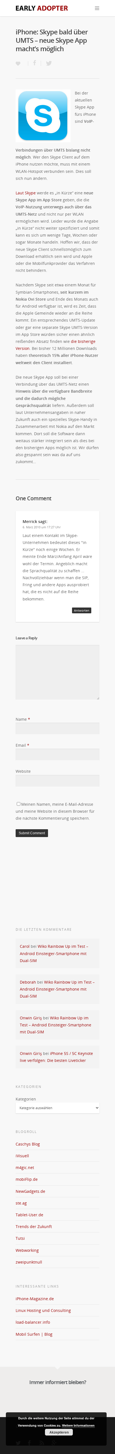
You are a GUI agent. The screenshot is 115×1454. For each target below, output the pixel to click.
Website (23, 771)
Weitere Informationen (78, 1425)
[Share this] (34, 63)
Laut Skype (26, 192)
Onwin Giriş (31, 1018)
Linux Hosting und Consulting (43, 1310)
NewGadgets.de (30, 1191)
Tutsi (20, 1238)
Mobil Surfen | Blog (34, 1334)
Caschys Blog (28, 1144)
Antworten (81, 610)
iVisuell (22, 1155)
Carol (25, 946)
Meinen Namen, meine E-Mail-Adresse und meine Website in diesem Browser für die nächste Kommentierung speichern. (55, 811)
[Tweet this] (47, 63)
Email (22, 745)
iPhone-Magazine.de (35, 1298)
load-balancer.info (33, 1322)
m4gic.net (25, 1167)
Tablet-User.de (29, 1214)
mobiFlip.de (27, 1179)
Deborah (28, 982)
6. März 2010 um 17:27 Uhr (42, 527)
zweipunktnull (29, 1262)
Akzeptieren (59, 1432)
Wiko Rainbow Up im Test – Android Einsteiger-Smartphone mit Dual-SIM (54, 953)
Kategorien (26, 1099)
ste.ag (21, 1203)
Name (23, 719)
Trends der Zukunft (34, 1226)
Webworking (27, 1250)
